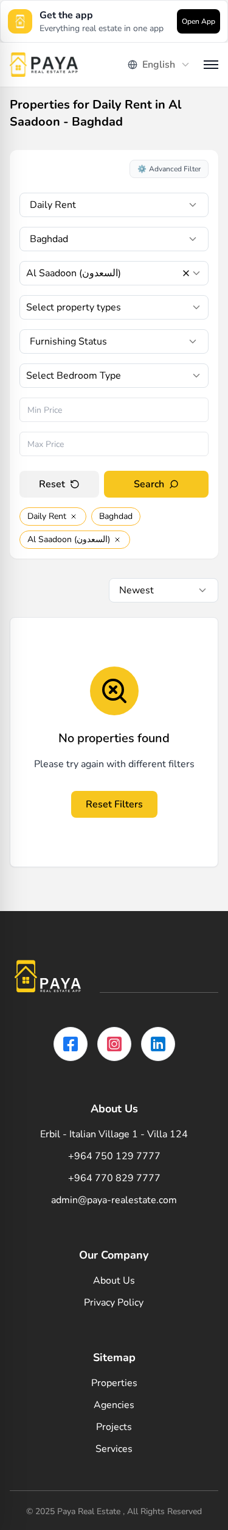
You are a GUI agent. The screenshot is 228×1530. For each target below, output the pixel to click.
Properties (114, 1383)
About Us (114, 1280)
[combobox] (159, 64)
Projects (114, 1427)
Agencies (114, 1405)
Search (149, 484)
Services (114, 1449)
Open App (198, 21)
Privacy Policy (113, 1302)
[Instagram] (114, 1044)
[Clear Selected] (186, 273)
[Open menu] (211, 64)
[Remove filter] (73, 516)
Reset (52, 484)
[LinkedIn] (158, 1044)
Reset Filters (114, 804)
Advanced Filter (169, 169)
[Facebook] (71, 1044)
